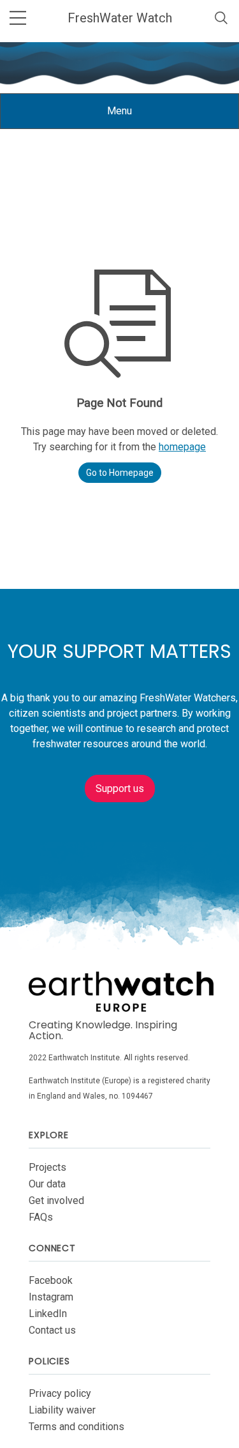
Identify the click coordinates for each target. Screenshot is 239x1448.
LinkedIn (48, 1313)
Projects (47, 1167)
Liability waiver (62, 1410)
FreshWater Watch (120, 18)
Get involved (56, 1200)
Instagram (51, 1297)
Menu (129, 116)
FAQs (41, 1217)
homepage (182, 447)
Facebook (51, 1280)
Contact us (52, 1330)
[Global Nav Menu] (17, 17)
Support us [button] (120, 788)
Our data (47, 1184)
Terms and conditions (76, 1427)
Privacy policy (60, 1393)
